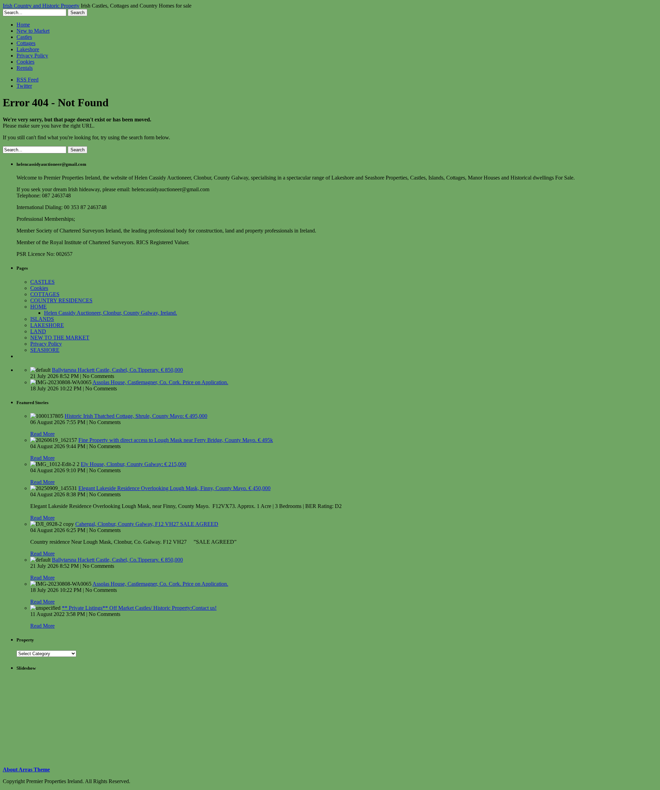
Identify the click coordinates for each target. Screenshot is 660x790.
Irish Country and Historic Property (41, 6)
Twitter (24, 86)
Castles (24, 37)
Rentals (24, 68)
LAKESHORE (47, 325)
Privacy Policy (32, 55)
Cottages (25, 43)
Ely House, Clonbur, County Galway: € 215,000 (133, 464)
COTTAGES (44, 294)
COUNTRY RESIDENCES (61, 300)
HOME (38, 307)
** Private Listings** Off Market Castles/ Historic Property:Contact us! (139, 608)
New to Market (33, 31)
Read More (42, 434)
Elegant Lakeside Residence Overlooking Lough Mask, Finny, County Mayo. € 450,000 (174, 488)
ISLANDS (42, 319)
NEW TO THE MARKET (59, 337)
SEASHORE (44, 350)
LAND (38, 331)
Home (23, 25)
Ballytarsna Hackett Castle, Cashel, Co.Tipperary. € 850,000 (117, 370)
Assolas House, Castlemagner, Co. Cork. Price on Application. (160, 382)
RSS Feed (27, 80)
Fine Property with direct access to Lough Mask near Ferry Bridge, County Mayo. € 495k (175, 440)
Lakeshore (27, 49)
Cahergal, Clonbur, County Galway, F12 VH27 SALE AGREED (146, 524)
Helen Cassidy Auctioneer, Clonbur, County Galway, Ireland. (110, 313)
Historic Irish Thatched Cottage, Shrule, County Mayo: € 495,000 (136, 416)
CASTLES (42, 282)
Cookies (25, 62)
